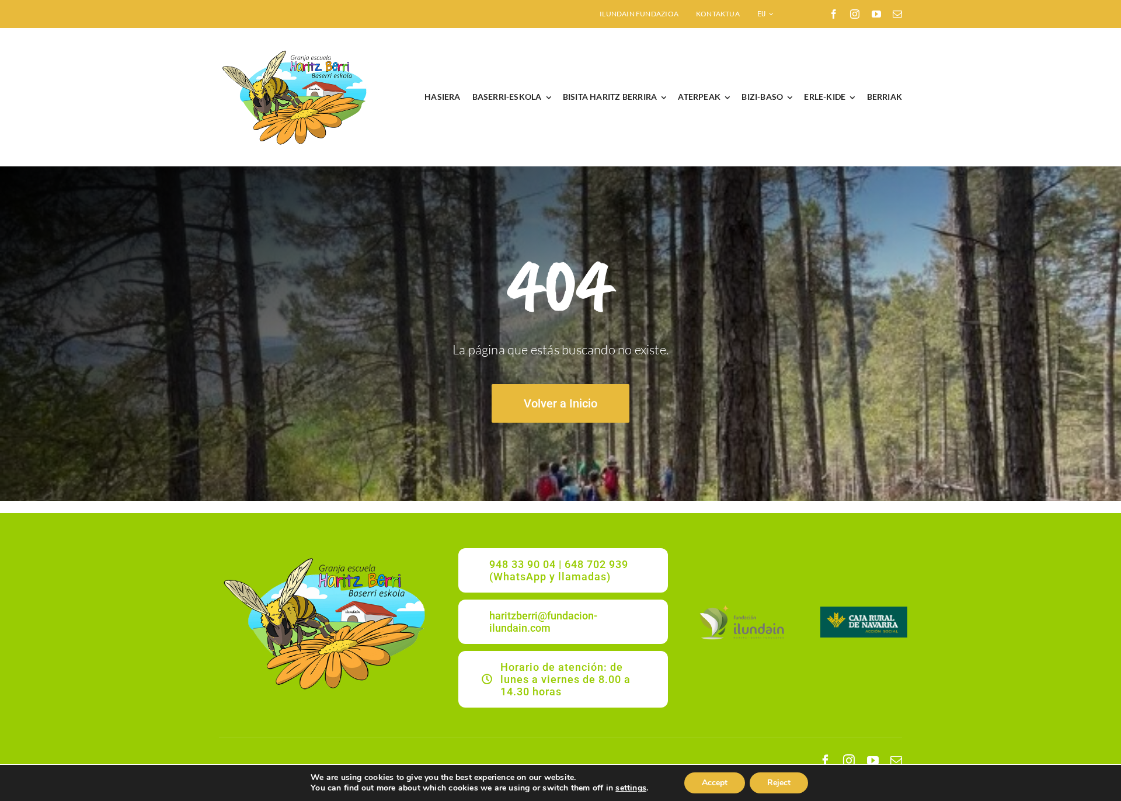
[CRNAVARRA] (864, 610)
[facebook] (833, 14)
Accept (714, 782)
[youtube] (876, 14)
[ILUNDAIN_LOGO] (741, 606)
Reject (779, 782)
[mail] (897, 14)
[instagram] (854, 14)
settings (630, 788)
